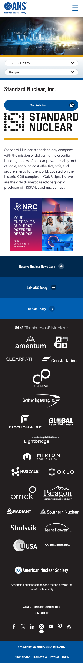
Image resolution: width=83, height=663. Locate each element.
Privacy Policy (22, 656)
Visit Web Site (38, 105)
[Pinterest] (60, 626)
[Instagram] (41, 626)
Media (65, 656)
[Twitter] (23, 626)
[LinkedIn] (32, 626)
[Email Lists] (41, 631)
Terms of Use (40, 656)
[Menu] (75, 8)
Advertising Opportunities (41, 607)
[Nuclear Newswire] (69, 626)
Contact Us (41, 613)
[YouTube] (51, 626)
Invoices (54, 656)
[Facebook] (14, 626)
